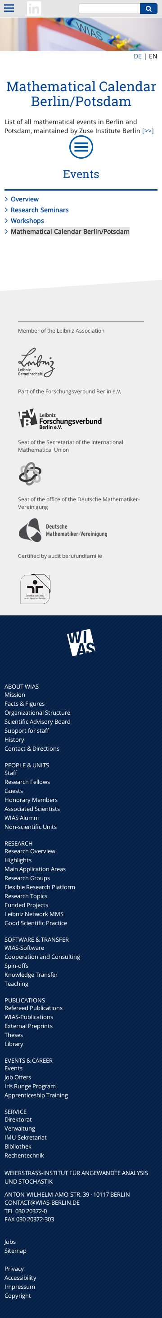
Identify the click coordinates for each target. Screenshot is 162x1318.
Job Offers (17, 1077)
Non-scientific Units (30, 827)
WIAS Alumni (21, 818)
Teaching (16, 984)
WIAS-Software (24, 948)
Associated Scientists (32, 809)
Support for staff (26, 730)
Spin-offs (16, 966)
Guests (13, 791)
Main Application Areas (35, 869)
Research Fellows (27, 782)
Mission (14, 694)
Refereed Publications (33, 1008)
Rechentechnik (24, 1155)
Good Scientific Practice (35, 923)
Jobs (10, 1242)
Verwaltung (19, 1128)
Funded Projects (26, 905)
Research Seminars (40, 209)
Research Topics (25, 896)
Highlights (18, 860)
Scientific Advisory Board (37, 721)
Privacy (14, 1269)
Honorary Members (31, 800)
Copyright (17, 1295)
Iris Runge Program (30, 1086)
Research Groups (27, 878)
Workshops (27, 220)
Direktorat (18, 1119)
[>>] (148, 130)
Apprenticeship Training (36, 1095)
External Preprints (28, 1026)
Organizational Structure (37, 712)
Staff (10, 773)
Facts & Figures (24, 703)
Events (13, 1068)
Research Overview (29, 851)
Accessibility (20, 1277)
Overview (25, 199)
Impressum (19, 1286)
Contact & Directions (31, 748)
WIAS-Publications (28, 1017)
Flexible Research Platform (39, 887)
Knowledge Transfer (31, 975)
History (14, 739)
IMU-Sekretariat (25, 1137)
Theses (13, 1035)
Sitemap (15, 1251)
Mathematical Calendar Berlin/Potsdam (70, 231)
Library (13, 1044)
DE (138, 56)
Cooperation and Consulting (42, 957)
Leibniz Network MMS (33, 914)
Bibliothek (18, 1146)
